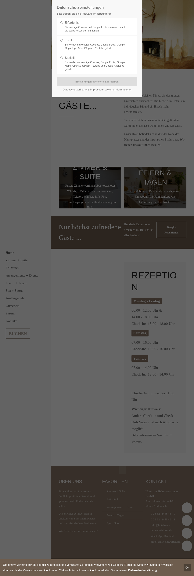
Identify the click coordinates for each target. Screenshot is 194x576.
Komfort (95, 44)
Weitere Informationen (118, 89)
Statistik (95, 63)
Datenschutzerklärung (76, 89)
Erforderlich (95, 26)
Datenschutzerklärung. (143, 570)
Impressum (97, 89)
